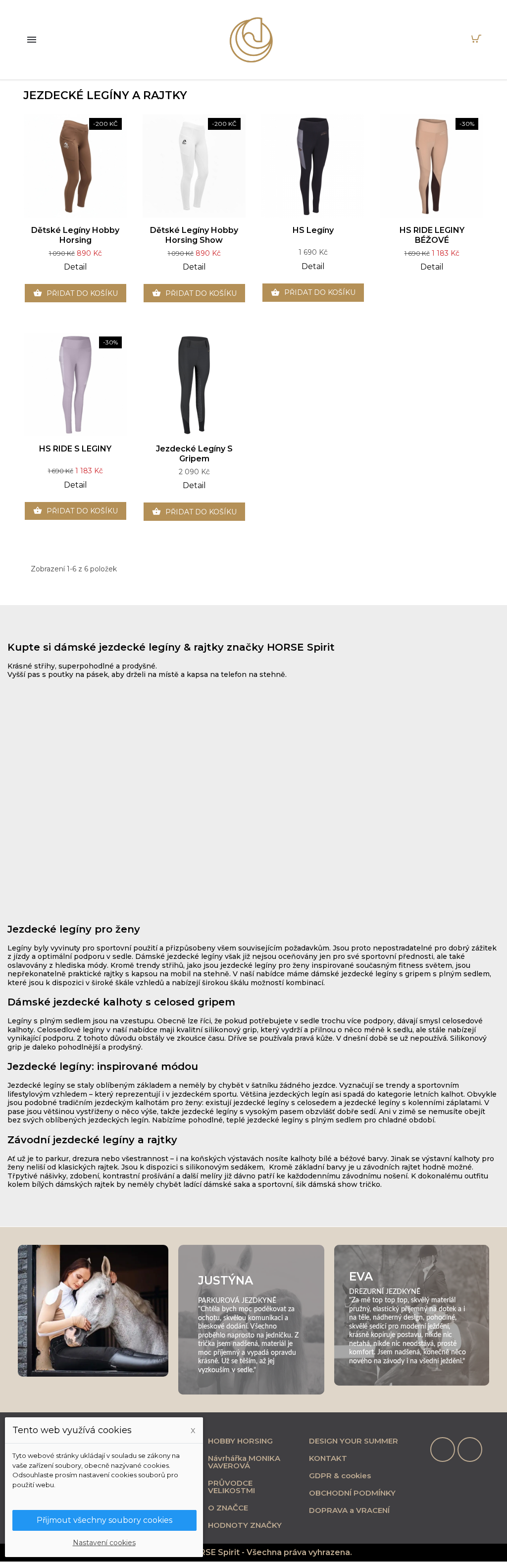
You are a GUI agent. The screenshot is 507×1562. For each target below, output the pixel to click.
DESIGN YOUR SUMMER (353, 1441)
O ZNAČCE (228, 1507)
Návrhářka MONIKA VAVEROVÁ (244, 1461)
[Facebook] (442, 1449)
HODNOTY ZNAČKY (245, 1525)
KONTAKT (328, 1458)
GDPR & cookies (340, 1475)
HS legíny (313, 230)
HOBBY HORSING (240, 1441)
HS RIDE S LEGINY (75, 448)
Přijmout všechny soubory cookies (104, 1520)
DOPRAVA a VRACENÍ (349, 1510)
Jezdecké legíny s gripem (194, 453)
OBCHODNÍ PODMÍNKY (352, 1493)
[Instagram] (469, 1449)
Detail (75, 267)
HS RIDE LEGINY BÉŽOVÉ (432, 235)
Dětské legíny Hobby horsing (75, 235)
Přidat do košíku (75, 293)
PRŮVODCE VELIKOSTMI (231, 1486)
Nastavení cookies (104, 1542)
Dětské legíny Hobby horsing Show (194, 235)
